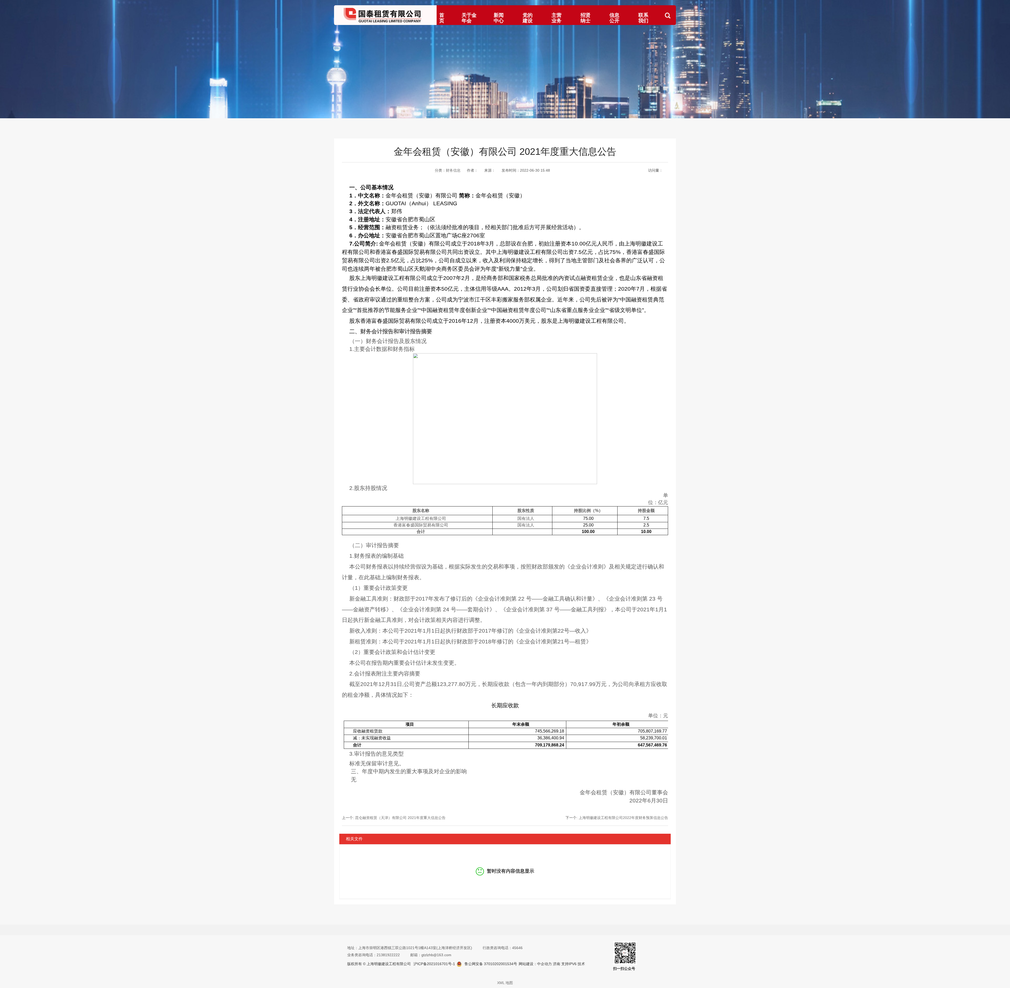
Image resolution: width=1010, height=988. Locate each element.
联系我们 (643, 17)
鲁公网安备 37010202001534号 (490, 964)
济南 (556, 964)
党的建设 (528, 17)
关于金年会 (469, 17)
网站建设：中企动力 (535, 964)
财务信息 (453, 170)
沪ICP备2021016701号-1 (434, 964)
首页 (441, 17)
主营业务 (557, 17)
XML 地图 (505, 983)
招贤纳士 (585, 17)
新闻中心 (499, 17)
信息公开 (614, 17)
